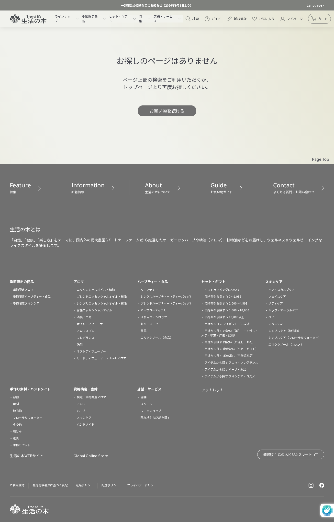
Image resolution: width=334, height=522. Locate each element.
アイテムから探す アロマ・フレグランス (231, 362)
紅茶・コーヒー (151, 324)
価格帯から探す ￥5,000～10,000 (227, 310)
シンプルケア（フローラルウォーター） (294, 337)
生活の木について (157, 187)
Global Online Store (91, 455)
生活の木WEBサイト (26, 455)
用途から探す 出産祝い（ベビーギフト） (231, 349)
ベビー (272, 317)
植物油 (17, 411)
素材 (16, 404)
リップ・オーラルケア (283, 310)
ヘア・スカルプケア (281, 289)
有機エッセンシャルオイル (94, 310)
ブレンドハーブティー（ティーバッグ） (167, 303)
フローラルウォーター (27, 417)
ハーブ (81, 411)
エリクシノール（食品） (157, 337)
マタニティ (275, 324)
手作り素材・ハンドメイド (30, 388)
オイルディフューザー (91, 324)
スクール (146, 404)
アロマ (79, 281)
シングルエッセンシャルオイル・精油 (102, 303)
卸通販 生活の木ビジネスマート (287, 454)
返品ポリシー (84, 485)
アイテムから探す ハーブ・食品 (225, 369)
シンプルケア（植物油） (284, 331)
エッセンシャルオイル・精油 (96, 289)
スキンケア (273, 281)
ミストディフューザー (91, 351)
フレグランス (85, 337)
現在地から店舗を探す (155, 417)
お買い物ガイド (222, 187)
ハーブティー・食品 (152, 281)
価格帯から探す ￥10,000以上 (224, 317)
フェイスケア (277, 296)
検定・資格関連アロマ (91, 397)
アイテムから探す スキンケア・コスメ (230, 376)
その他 (17, 424)
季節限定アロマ (23, 289)
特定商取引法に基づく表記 (50, 485)
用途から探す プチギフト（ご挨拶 (227, 324)
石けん (17, 431)
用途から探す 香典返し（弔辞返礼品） (230, 355)
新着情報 (88, 187)
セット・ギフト (213, 281)
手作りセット (22, 445)
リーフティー (149, 289)
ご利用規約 (17, 485)
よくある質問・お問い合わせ (293, 187)
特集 (20, 187)
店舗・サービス (149, 388)
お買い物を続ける (167, 110)
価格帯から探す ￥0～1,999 (223, 296)
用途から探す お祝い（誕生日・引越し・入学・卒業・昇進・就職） (229, 333)
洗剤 (80, 344)
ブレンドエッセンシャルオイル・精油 (102, 296)
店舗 (143, 397)
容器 (16, 397)
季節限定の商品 (22, 281)
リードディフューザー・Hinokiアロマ (101, 358)
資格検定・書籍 (86, 388)
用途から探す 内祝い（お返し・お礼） (230, 342)
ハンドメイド (85, 424)
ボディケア (275, 303)
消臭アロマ (84, 317)
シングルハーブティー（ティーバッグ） (167, 296)
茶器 (143, 331)
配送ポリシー (110, 485)
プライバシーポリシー (141, 485)
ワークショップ (151, 411)
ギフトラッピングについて (222, 289)
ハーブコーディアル (154, 310)
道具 (16, 438)
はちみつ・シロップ (154, 317)
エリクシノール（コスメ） (286, 344)
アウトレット (212, 389)
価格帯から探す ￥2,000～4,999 (226, 303)
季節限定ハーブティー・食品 (32, 296)
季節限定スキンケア (26, 303)
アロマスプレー (87, 331)
